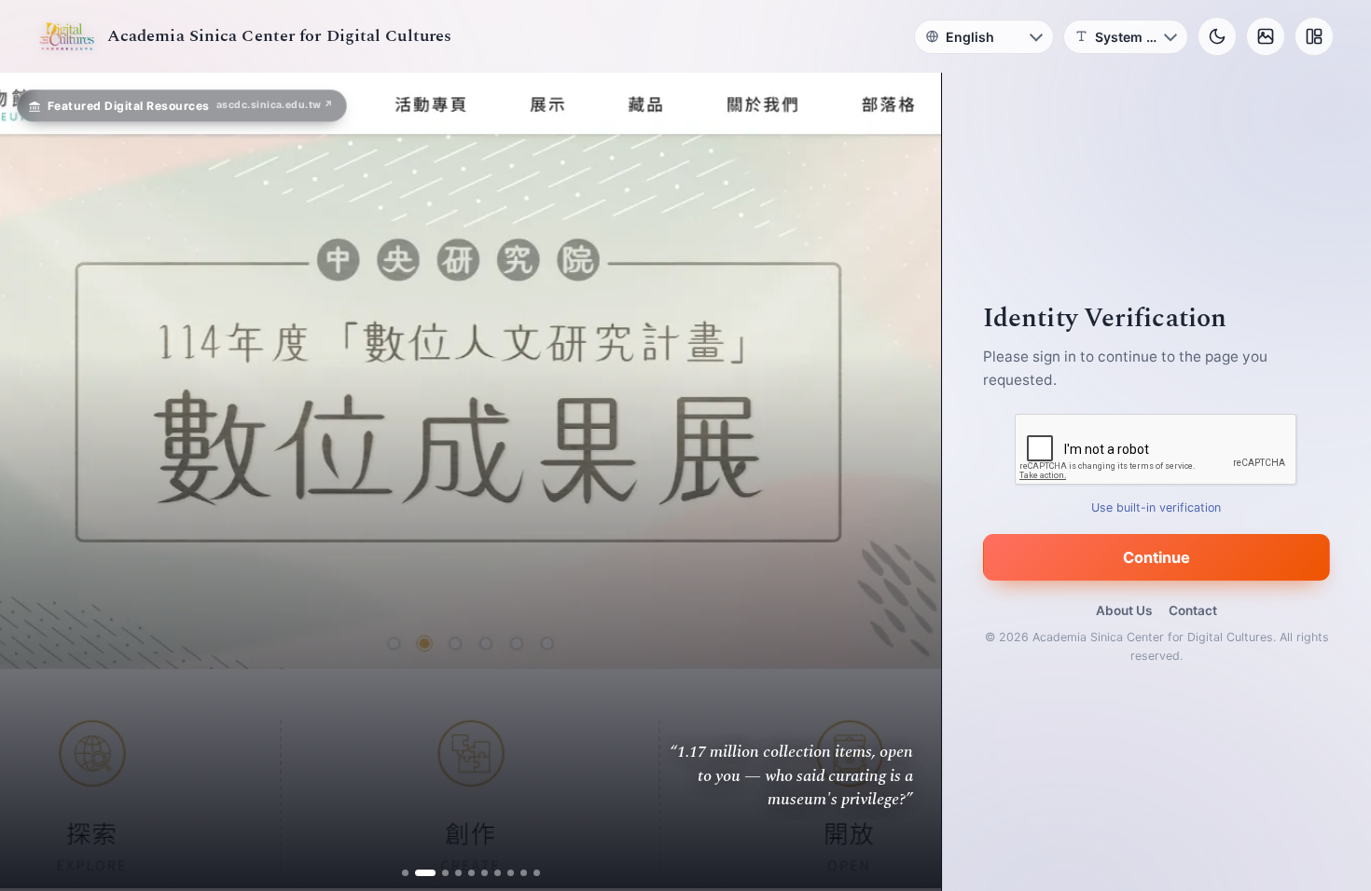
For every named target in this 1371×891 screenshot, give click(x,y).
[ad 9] (523, 873)
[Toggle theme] (1217, 36)
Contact (1193, 610)
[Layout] (1314, 36)
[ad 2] (418, 873)
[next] (907, 481)
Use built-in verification (1157, 507)
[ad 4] (458, 873)
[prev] (33, 481)
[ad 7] (497, 873)
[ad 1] (405, 873)
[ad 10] (536, 873)
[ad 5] (471, 873)
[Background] (1265, 36)
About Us (1124, 610)
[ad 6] (484, 873)
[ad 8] (510, 873)
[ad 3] (438, 873)
